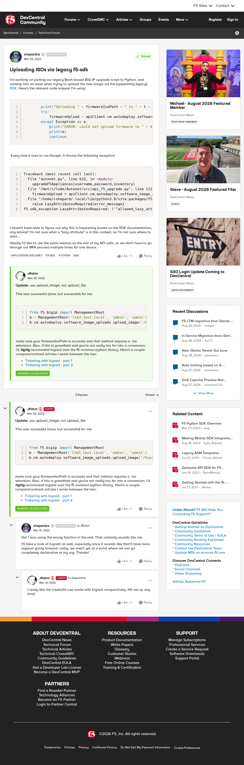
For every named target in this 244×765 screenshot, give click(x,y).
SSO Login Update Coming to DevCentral (197, 274)
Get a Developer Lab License (57, 667)
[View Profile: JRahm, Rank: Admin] (20, 411)
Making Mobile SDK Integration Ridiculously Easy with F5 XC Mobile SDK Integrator (207, 438)
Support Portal (187, 658)
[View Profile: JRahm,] (20, 276)
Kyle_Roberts (213, 443)
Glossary (122, 649)
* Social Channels (186, 569)
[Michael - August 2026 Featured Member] (203, 73)
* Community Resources (191, 544)
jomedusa (211, 355)
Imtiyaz (209, 326)
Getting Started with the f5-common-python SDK (203, 482)
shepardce (32, 54)
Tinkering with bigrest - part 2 (49, 365)
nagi (207, 428)
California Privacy (104, 747)
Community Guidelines (57, 658)
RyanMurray (211, 472)
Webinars (122, 658)
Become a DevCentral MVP (57, 672)
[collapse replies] (5, 408)
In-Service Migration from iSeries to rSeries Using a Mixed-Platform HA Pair (208, 336)
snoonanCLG (213, 385)
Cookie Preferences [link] (187, 748)
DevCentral (11, 33)
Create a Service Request (187, 649)
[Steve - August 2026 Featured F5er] (203, 159)
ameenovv (211, 370)
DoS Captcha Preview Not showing (203, 380)
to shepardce (77, 578)
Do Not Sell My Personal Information (145, 747)
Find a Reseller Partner (57, 690)
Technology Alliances (57, 695)
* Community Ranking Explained (198, 539)
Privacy (84, 747)
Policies (69, 747)
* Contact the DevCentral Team (197, 548)
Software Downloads (187, 654)
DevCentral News (182, 115)
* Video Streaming (187, 573)
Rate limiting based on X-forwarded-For (202, 365)
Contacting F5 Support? (192, 514)
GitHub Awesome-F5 (189, 581)
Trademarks (52, 747)
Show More (206, 393)
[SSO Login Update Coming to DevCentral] (203, 242)
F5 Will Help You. (198, 510)
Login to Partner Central (57, 704)
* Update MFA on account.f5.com (199, 552)
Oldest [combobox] (152, 395)
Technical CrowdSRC (56, 654)
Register (215, 19)
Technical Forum (49, 33)
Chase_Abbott (212, 458)
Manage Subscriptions (187, 640)
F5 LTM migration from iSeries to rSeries (208, 321)
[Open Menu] (237, 33)
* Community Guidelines (192, 531)
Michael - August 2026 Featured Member (200, 106)
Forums (28, 33)
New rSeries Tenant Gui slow (204, 351)
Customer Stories (122, 654)
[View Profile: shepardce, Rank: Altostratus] (16, 57)
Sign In (232, 19)
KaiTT (209, 341)
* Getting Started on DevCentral (198, 527)
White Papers (122, 645)
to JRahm (83, 526)
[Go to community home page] (25, 19)
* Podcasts (181, 565)
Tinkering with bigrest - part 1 (48, 360)
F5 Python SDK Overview (201, 423)
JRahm (33, 274)
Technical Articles (57, 649)
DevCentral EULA (56, 663)
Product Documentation (122, 640)
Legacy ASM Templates (200, 453)
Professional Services (187, 645)
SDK (13, 88)
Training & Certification (122, 667)
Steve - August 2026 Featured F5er (203, 190)
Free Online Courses (122, 663)
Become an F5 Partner (57, 699)
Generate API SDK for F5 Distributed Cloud (201, 468)
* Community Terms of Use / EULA (199, 535)
